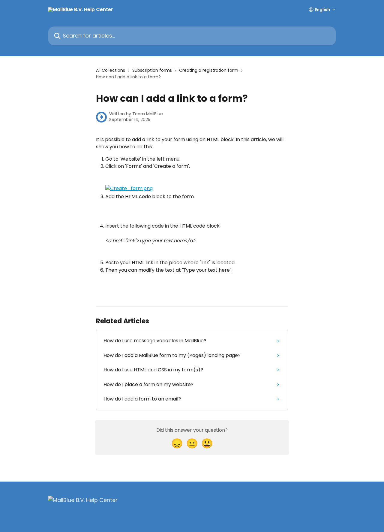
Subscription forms (152, 70)
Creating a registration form (208, 70)
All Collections (110, 70)
